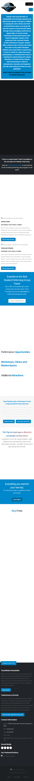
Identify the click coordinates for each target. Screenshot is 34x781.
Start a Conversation (17, 300)
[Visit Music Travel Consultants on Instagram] (5, 748)
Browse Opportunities (8, 239)
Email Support (6, 735)
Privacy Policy (17, 777)
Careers (9, 777)
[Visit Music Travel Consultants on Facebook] (2, 748)
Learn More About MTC (23, 421)
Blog (14, 510)
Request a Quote (8, 421)
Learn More (17, 499)
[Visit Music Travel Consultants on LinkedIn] (8, 748)
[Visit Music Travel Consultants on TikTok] (10, 748)
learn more (3, 531)
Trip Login (30, 4)
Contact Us (25, 777)
